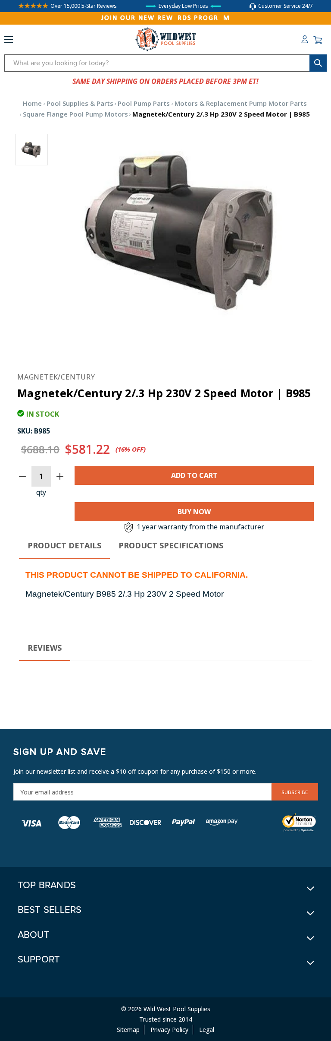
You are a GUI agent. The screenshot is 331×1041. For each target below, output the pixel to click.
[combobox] (165, 63)
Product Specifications (171, 545)
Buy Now (194, 511)
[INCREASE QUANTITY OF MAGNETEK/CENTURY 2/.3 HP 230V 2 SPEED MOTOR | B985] (60, 476)
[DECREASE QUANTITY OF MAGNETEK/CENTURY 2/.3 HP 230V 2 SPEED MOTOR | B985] (22, 476)
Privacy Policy (169, 1029)
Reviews (45, 647)
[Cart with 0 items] (318, 40)
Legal (206, 1029)
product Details (64, 545)
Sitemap (128, 1029)
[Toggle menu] (8, 41)
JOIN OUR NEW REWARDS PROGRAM (165, 18)
